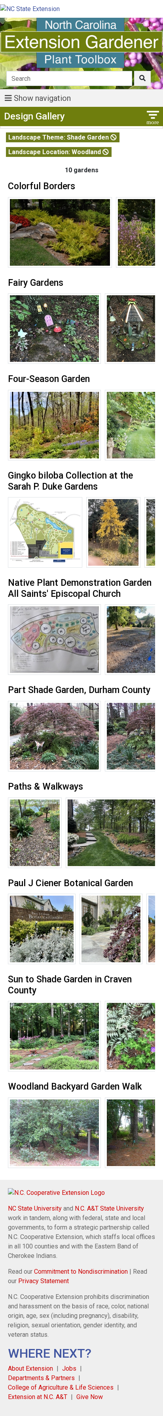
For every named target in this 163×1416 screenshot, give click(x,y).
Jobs (69, 1368)
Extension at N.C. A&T (37, 1397)
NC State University (35, 1208)
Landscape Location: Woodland (55, 152)
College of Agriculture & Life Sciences (61, 1387)
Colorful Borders (41, 186)
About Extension (30, 1368)
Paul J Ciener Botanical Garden (70, 883)
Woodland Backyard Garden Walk (75, 1086)
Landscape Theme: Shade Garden (59, 137)
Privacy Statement (43, 1281)
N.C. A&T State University (109, 1208)
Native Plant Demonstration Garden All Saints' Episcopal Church (80, 588)
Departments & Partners (41, 1378)
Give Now (89, 1397)
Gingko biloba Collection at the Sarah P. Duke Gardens (70, 481)
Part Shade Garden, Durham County (79, 690)
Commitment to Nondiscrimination (81, 1271)
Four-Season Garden (49, 379)
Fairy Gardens (35, 283)
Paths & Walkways (45, 786)
